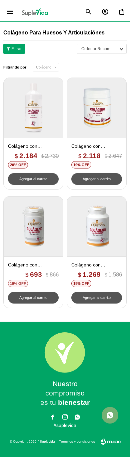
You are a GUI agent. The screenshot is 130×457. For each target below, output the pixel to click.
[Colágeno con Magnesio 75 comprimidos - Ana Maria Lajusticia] (33, 226)
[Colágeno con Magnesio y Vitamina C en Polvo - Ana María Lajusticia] (97, 108)
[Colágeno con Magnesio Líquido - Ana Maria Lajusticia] (33, 108)
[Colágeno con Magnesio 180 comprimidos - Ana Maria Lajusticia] (97, 226)
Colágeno (43, 67)
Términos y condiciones (77, 441)
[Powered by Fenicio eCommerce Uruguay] (111, 442)
